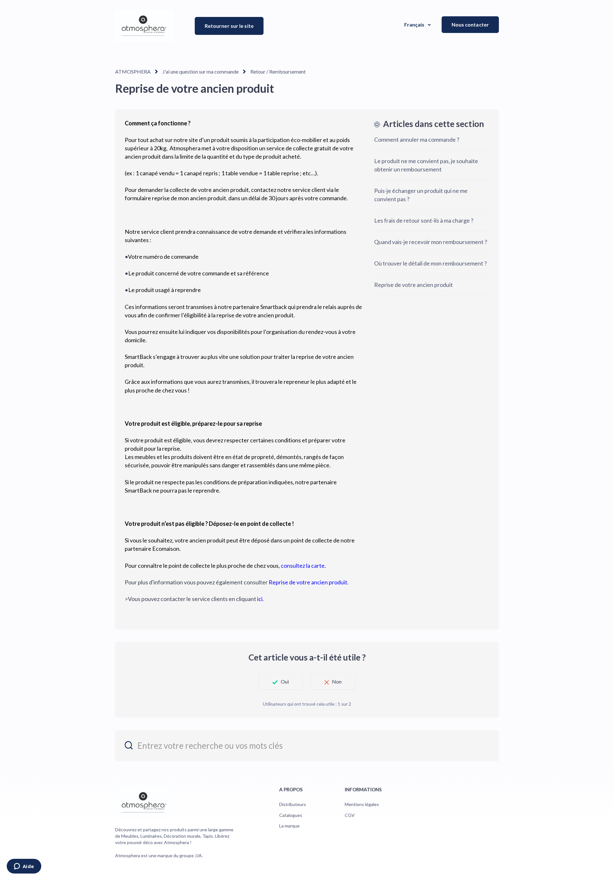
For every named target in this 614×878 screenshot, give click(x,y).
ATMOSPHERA (133, 71)
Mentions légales (362, 804)
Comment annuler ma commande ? (416, 139)
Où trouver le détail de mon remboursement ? (430, 263)
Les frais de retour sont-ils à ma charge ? (423, 220)
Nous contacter (470, 24)
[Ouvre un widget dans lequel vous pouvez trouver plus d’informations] (23, 867)
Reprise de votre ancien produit (414, 284)
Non (337, 681)
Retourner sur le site (229, 26)
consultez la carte (303, 565)
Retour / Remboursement (278, 71)
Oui (285, 681)
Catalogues (290, 815)
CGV (350, 815)
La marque (289, 825)
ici (260, 598)
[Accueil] (144, 26)
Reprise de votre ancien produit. (309, 582)
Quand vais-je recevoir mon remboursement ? (430, 241)
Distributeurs (292, 804)
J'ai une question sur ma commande (200, 71)
